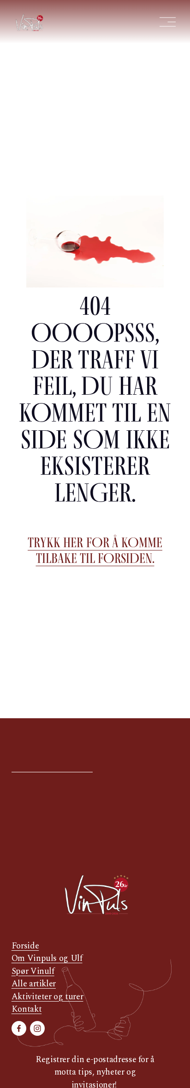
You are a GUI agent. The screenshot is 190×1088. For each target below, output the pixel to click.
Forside (25, 946)
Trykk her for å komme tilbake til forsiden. (95, 550)
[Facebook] (19, 1028)
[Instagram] (37, 1028)
